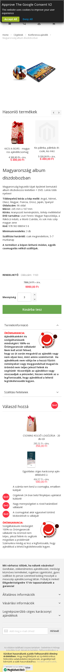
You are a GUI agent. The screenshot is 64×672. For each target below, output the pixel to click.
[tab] (32, 325)
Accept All (10, 19)
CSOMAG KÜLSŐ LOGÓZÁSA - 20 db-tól (41, 437)
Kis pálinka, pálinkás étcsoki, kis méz (47, 149)
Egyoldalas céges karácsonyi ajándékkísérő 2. (41, 473)
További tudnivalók (46, 661)
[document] (32, 661)
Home (6, 34)
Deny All (28, 19)
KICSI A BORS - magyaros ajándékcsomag (17, 150)
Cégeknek (18, 34)
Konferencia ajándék (38, 34)
